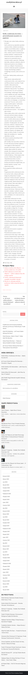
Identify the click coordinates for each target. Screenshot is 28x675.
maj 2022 (5, 508)
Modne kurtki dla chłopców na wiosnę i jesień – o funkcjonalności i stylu (13, 464)
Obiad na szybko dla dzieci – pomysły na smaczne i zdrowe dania (13, 631)
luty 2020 (5, 587)
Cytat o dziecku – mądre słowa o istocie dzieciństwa (11, 411)
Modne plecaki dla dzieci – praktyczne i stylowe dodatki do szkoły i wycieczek (12, 342)
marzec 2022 (6, 514)
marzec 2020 (6, 584)
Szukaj (4, 311)
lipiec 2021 (5, 537)
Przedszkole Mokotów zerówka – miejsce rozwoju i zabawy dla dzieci (13, 626)
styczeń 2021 (6, 555)
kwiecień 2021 (6, 546)
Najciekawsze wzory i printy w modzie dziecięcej (13, 423)
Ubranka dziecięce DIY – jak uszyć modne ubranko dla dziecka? (13, 653)
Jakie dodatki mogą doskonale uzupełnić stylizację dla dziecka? (13, 378)
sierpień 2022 (6, 499)
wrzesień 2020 (6, 566)
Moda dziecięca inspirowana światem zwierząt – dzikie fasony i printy (12, 598)
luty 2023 (5, 482)
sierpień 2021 (6, 534)
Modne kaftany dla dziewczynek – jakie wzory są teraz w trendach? (13, 373)
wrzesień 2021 (6, 531)
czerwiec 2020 (6, 575)
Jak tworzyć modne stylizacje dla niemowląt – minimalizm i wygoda (12, 362)
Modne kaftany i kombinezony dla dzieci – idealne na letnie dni (13, 356)
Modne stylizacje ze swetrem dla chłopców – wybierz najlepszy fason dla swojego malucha (14, 273)
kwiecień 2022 (6, 511)
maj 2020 (5, 578)
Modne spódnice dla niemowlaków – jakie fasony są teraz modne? (14, 367)
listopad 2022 (6, 491)
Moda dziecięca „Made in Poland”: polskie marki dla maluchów (13, 337)
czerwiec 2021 (6, 540)
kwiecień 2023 (6, 476)
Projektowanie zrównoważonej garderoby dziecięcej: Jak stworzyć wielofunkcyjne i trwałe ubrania (14, 326)
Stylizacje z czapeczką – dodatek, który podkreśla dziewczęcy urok (13, 451)
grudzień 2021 (6, 523)
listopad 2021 (6, 525)
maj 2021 (5, 543)
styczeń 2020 (6, 589)
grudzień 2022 (6, 488)
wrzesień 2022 (6, 496)
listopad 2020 (6, 560)
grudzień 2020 (6, 557)
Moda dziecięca (7, 290)
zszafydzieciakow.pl (14, 2)
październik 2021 (7, 528)
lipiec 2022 (5, 502)
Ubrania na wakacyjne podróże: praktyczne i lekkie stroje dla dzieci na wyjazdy (14, 283)
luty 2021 (5, 552)
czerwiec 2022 (6, 505)
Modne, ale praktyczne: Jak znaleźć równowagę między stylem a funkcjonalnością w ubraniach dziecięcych (12, 436)
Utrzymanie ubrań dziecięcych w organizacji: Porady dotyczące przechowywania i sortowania (13, 637)
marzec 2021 (6, 549)
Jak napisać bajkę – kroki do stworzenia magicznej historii (13, 664)
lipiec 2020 (5, 572)
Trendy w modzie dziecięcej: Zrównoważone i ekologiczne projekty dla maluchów (12, 615)
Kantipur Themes (19, 673)
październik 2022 (7, 493)
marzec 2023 (6, 479)
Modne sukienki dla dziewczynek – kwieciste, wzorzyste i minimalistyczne (12, 604)
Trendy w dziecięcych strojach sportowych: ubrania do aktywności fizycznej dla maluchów (13, 648)
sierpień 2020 (6, 569)
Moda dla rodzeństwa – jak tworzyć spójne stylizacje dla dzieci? (13, 332)
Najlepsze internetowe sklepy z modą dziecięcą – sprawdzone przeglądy (13, 620)
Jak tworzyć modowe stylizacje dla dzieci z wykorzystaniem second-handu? (13, 346)
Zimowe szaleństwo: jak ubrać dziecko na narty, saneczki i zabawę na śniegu (12, 642)
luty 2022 (5, 517)
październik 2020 (7, 563)
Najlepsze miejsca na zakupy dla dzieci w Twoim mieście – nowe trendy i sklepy (13, 659)
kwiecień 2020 (6, 581)
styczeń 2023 (6, 485)
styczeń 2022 (6, 520)
